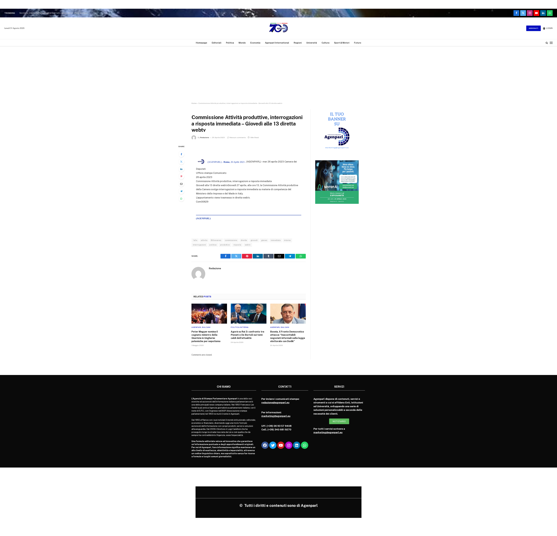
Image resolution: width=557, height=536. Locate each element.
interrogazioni (199, 245)
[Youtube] (280, 445)
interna (287, 240)
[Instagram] (288, 445)
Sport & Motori (341, 42)
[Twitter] (181, 161)
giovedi (254, 240)
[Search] (546, 42)
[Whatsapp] (304, 445)
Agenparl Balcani (200, 327)
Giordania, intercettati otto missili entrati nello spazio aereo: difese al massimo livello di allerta (55, 13)
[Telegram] (181, 191)
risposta (237, 245)
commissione (231, 240)
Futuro (357, 42)
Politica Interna (240, 327)
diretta (244, 240)
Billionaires (216, 240)
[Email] (181, 184)
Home (194, 103)
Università (311, 42)
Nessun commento (238, 138)
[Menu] (551, 42)
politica (212, 245)
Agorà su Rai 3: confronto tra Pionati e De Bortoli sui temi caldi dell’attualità (247, 334)
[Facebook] (181, 154)
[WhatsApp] (181, 198)
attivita (204, 240)
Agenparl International (277, 42)
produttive (225, 245)
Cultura (325, 42)
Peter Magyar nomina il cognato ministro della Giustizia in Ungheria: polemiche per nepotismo (205, 336)
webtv (248, 245)
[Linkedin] (296, 445)
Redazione (204, 138)
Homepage (201, 42)
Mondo (242, 42)
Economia (255, 42)
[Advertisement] (278, 77)
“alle (195, 240)
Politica (230, 42)
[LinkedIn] (181, 169)
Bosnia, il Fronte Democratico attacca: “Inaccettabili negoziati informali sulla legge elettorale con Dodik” (287, 336)
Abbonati (533, 28)
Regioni (298, 42)
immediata (276, 240)
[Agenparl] (278, 28)
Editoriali (216, 42)
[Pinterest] (181, 176)
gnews (264, 240)
